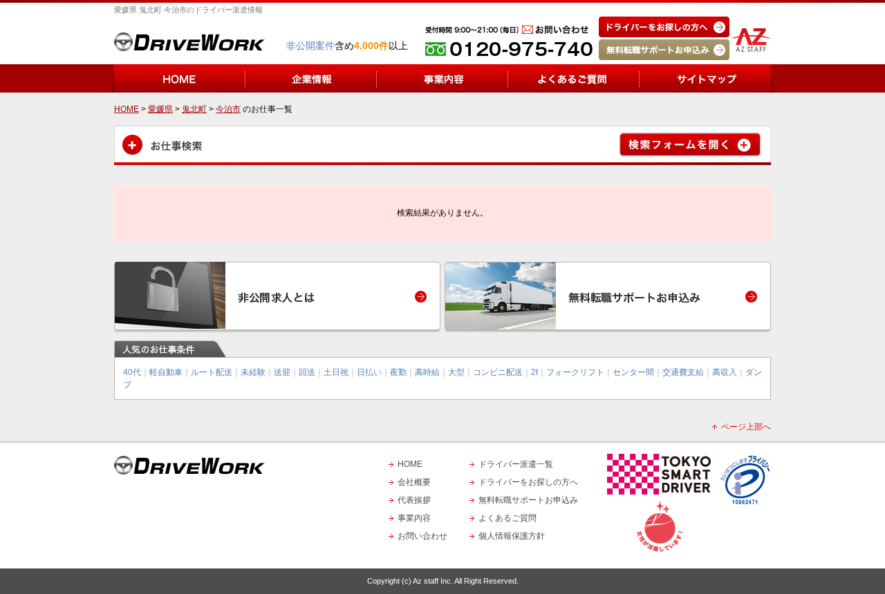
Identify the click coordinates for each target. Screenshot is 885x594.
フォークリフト (575, 372)
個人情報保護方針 (511, 536)
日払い (369, 372)
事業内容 (414, 518)
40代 (132, 372)
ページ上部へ (746, 427)
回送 (307, 372)
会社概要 (414, 482)
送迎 (282, 372)
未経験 (253, 372)
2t (534, 372)
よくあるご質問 (507, 518)
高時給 (427, 372)
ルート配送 (211, 372)
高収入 (724, 372)
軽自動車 (166, 372)
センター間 (633, 372)
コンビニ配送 (498, 372)
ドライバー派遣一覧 (515, 464)
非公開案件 (310, 45)
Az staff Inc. (433, 581)
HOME (410, 464)
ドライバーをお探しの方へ (528, 482)
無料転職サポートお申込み (528, 500)
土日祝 (336, 372)
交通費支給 (683, 372)
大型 (456, 372)
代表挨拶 (414, 500)
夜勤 (398, 372)
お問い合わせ (422, 536)
